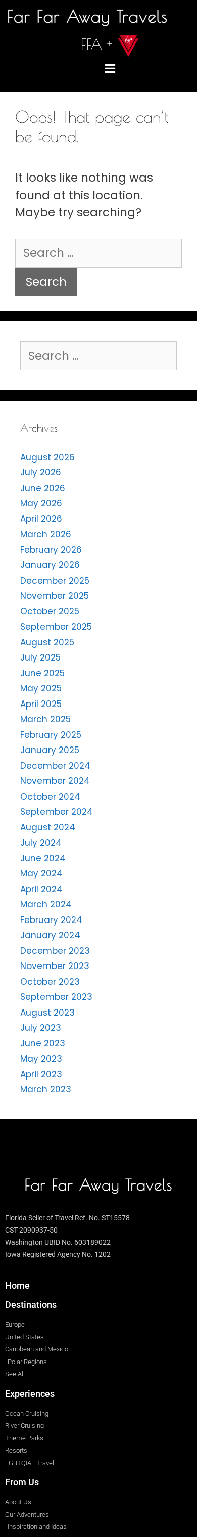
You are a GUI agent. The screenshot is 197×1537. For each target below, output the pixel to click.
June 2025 (42, 673)
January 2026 (50, 565)
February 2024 (51, 920)
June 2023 (42, 1043)
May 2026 (41, 503)
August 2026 (47, 457)
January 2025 (49, 750)
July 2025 (40, 657)
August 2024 (47, 827)
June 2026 (42, 488)
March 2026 (45, 534)
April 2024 (41, 889)
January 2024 (50, 935)
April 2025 (41, 704)
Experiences (30, 1393)
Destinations (31, 1304)
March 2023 (45, 1089)
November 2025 (54, 596)
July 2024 (41, 843)
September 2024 (56, 812)
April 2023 (41, 1074)
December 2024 (55, 766)
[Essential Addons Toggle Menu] (110, 69)
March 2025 (45, 719)
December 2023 (55, 951)
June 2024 (43, 858)
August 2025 (47, 642)
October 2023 (50, 982)
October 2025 (49, 611)
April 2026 (41, 519)
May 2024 (41, 873)
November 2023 (54, 966)
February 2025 (50, 735)
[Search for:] (98, 253)
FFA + (96, 44)
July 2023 (40, 1028)
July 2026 (40, 472)
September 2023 (56, 997)
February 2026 (51, 550)
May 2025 (41, 688)
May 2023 (41, 1058)
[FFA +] (128, 46)
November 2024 (55, 781)
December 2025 (54, 581)
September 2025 (56, 627)
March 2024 (46, 904)
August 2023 (47, 1012)
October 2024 (50, 797)
